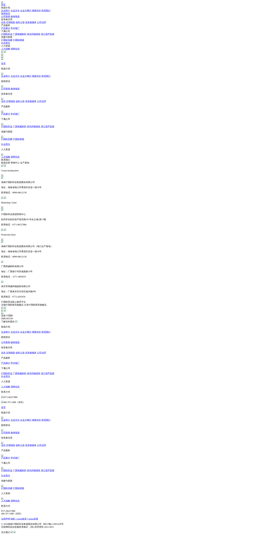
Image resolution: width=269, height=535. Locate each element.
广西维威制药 (19, 34)
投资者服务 (30, 22)
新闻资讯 (5, 13)
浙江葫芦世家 (47, 34)
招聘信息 (15, 49)
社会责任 (5, 43)
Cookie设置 (32, 519)
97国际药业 (6, 34)
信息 (3, 22)
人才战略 (5, 49)
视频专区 (36, 10)
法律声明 (5, 519)
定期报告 (10, 22)
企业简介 (5, 10)
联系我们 (45, 10)
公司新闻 (5, 16)
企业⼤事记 (25, 10)
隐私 (13, 519)
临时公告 (20, 22)
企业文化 (15, 10)
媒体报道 (15, 16)
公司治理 (41, 22)
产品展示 (5, 28)
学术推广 (15, 28)
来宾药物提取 (33, 34)
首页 (3, 4)
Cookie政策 (21, 519)
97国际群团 (18, 40)
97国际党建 (6, 40)
